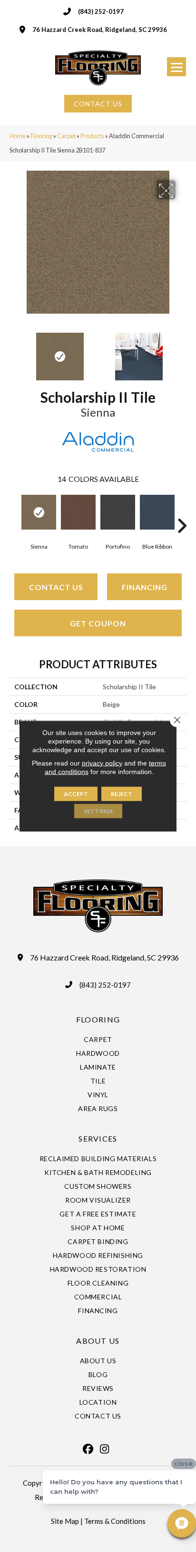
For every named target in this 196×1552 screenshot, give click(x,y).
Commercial (98, 1297)
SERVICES (97, 1138)
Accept (76, 793)
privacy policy (102, 763)
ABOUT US (97, 1340)
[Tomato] (78, 512)
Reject (121, 793)
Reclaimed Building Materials (98, 1158)
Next (181, 352)
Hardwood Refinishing (98, 1255)
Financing (144, 587)
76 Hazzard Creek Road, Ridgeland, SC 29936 (99, 29)
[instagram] (104, 1449)
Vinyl (98, 1095)
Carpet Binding (98, 1241)
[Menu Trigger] (176, 66)
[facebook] (88, 1449)
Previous (14, 352)
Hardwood (98, 1053)
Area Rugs (98, 1108)
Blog (98, 1374)
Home (18, 136)
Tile (98, 1081)
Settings (98, 811)
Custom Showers (97, 1186)
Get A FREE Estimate (97, 1214)
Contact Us (56, 587)
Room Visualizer (98, 1200)
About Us (98, 1361)
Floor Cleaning (98, 1283)
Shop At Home (98, 1228)
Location (98, 1402)
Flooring (41, 136)
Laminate (98, 1067)
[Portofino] (117, 512)
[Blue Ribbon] (157, 512)
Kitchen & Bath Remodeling (98, 1172)
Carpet (66, 136)
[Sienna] (39, 512)
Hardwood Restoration (98, 1269)
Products (92, 136)
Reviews (98, 1388)
